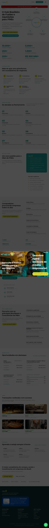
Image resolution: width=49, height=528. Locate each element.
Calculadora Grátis (40, 273)
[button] (46, 525)
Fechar (46, 252)
